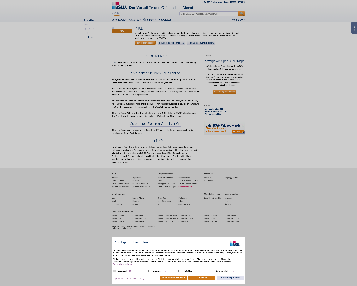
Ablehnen (202, 278)
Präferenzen (156, 271)
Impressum (118, 278)
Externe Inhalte (223, 271)
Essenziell (122, 271)
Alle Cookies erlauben (173, 278)
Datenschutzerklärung (122, 264)
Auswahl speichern (230, 278)
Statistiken (187, 271)
